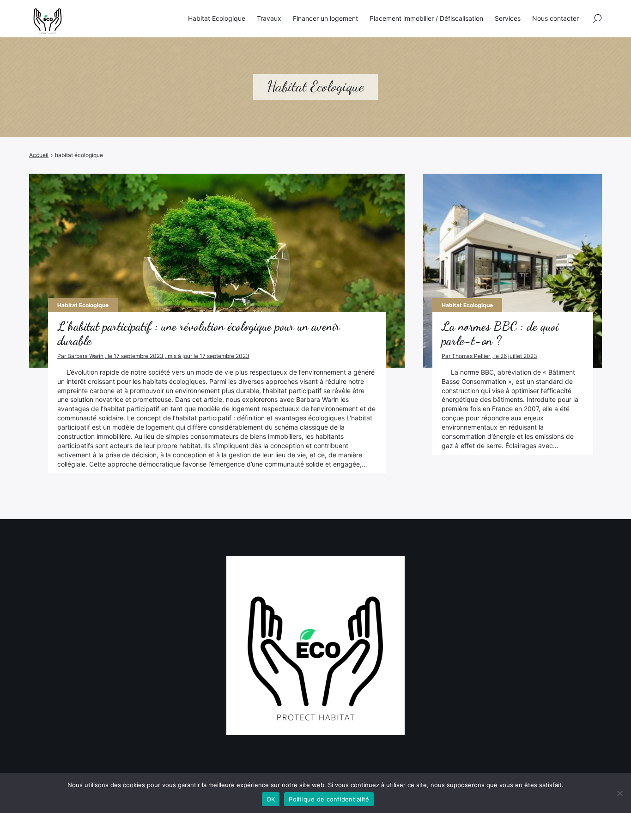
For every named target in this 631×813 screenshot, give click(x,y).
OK (271, 799)
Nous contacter (555, 18)
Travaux (269, 18)
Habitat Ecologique (216, 18)
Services (508, 18)
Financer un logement (325, 18)
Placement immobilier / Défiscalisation (426, 18)
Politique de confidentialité (329, 799)
